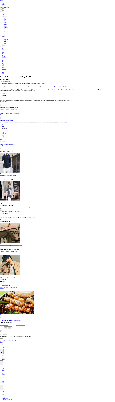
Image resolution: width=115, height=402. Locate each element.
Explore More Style (3, 279)
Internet (3, 63)
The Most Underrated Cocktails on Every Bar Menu (6, 151)
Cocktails (1, 149)
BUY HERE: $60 (2, 93)
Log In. (6, 128)
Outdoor (5, 40)
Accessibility (3, 397)
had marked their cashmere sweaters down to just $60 (58, 86)
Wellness (3, 2)
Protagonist (3, 359)
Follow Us (1, 7)
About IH (3, 391)
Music (4, 30)
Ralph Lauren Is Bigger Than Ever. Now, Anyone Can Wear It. (8, 111)
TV (4, 32)
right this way (34, 217)
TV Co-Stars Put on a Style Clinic (5, 285)
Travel (4, 42)
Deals (2, 5)
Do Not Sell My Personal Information (7, 399)
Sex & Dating (4, 58)
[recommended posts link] (10, 242)
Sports (4, 35)
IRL (2, 357)
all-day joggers (95, 89)
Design (5, 34)
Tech (2, 71)
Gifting (5, 43)
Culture (3, 3)
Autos (4, 23)
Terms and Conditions (7, 211)
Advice (3, 377)
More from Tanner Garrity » (4, 101)
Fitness (5, 25)
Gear (4, 21)
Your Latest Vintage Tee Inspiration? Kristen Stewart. (7, 203)
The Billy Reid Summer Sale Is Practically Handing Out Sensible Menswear (11, 277)
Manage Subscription (5, 398)
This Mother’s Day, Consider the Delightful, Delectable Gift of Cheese (10, 320)
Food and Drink (6, 39)
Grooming (5, 24)
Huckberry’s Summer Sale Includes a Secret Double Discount (9, 249)
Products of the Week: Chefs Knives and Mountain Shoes (7, 120)
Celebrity (1, 201)
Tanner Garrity (3, 81)
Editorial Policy (4, 392)
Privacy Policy (14, 211)
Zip (8, 209)
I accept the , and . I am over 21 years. (11, 211)
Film (4, 31)
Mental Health (6, 27)
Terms (3, 394)
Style (4, 18)
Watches (5, 22)
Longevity (5, 26)
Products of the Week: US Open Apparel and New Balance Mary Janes (9, 107)
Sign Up (1, 210)
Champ (3, 358)
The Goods (3, 4)
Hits (2, 355)
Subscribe (4, 7)
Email (9, 208)
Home (4, 38)
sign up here (65, 122)
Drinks (5, 19)
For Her (5, 41)
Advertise (3, 393)
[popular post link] (7, 144)
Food (4, 20)
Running (5, 28)
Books (3, 62)
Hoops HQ (3, 45)
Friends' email (2, 329)
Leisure (3, 17)
